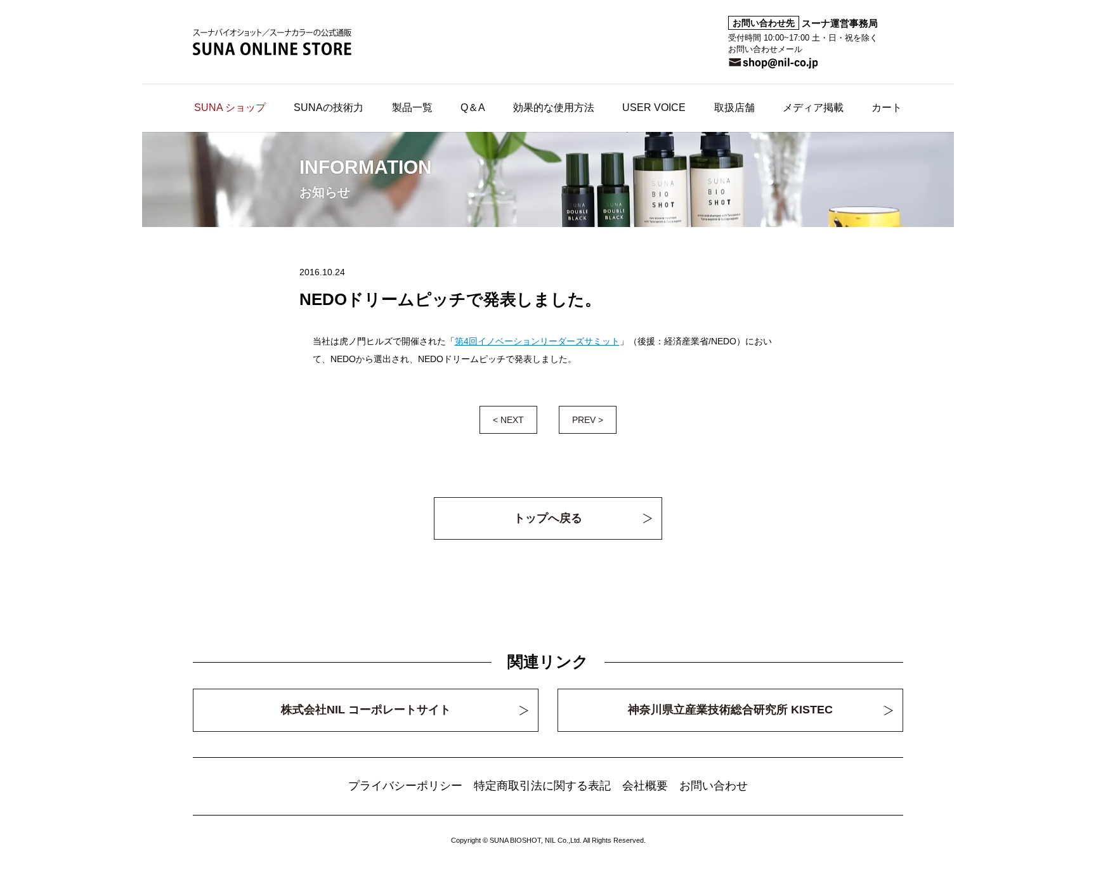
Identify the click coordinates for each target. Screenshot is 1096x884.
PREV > (587, 420)
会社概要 (645, 785)
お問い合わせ (713, 785)
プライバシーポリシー (405, 785)
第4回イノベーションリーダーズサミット (537, 341)
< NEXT (508, 420)
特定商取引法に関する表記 (542, 785)
